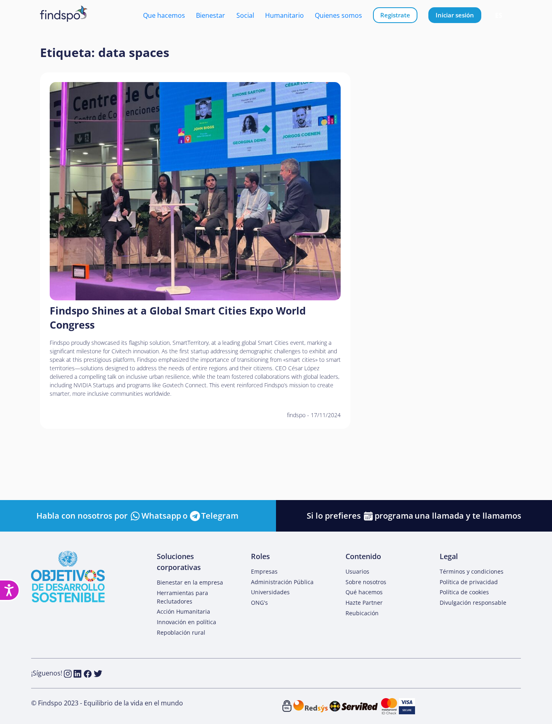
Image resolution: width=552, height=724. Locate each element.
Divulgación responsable (473, 602)
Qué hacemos (364, 592)
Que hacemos (164, 15)
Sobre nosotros (366, 582)
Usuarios (357, 571)
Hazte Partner (364, 602)
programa (394, 515)
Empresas (264, 571)
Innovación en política (186, 622)
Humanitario (284, 15)
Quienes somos (338, 15)
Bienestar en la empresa (190, 582)
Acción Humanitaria (183, 611)
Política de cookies (464, 592)
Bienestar (210, 15)
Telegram (219, 515)
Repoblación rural (181, 632)
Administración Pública (282, 582)
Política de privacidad (469, 582)
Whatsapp (161, 515)
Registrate (395, 15)
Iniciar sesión (455, 15)
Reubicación (362, 613)
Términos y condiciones (472, 571)
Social (245, 15)
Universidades (270, 592)
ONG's (259, 602)
